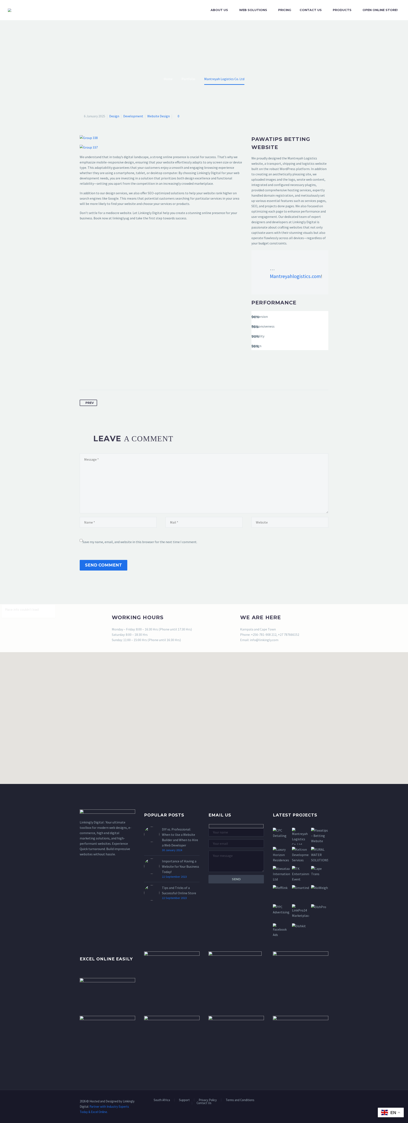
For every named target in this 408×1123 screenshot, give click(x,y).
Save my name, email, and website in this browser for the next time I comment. (139, 542)
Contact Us (311, 10)
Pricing (284, 10)
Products (342, 10)
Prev (89, 403)
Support (184, 1100)
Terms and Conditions (240, 1100)
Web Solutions (253, 10)
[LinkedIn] (114, 376)
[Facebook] (83, 376)
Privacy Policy (208, 1100)
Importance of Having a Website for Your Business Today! (180, 866)
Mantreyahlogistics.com (295, 276)
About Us (219, 10)
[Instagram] (321, 1101)
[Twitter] (91, 376)
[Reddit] (122, 376)
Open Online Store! (380, 10)
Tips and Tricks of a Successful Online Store (179, 890)
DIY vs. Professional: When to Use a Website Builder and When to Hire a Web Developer (180, 837)
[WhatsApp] (327, 1101)
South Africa (162, 1100)
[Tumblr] (106, 376)
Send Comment (103, 565)
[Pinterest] (99, 376)
